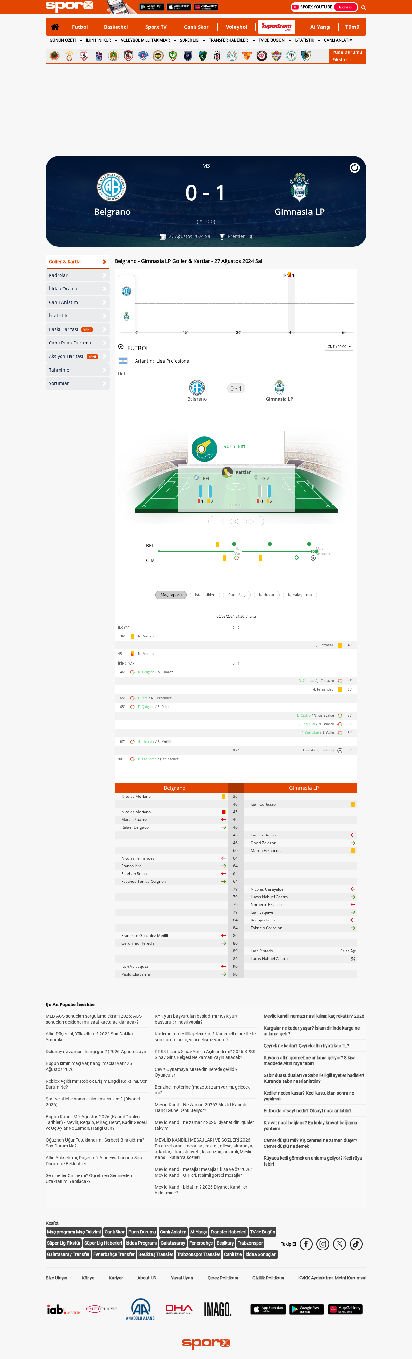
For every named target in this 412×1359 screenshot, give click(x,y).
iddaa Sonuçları (261, 1254)
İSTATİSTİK (304, 40)
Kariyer (116, 1277)
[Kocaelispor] (202, 55)
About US (146, 1277)
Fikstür (339, 59)
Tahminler (60, 370)
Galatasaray (173, 1243)
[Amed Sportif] (172, 55)
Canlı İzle (233, 1254)
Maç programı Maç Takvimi (74, 1231)
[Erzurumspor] (306, 55)
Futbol (80, 27)
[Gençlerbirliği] (54, 55)
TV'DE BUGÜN (272, 40)
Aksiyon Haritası (72, 356)
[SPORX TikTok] (356, 1244)
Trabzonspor (250, 1243)
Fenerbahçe (201, 1243)
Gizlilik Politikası (268, 1277)
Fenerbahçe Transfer (114, 1254)
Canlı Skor (196, 27)
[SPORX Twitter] (339, 1244)
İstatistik (58, 316)
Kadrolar (58, 275)
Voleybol (236, 27)
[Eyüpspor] (276, 55)
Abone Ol (346, 7)
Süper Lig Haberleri (103, 1243)
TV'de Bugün (262, 1231)
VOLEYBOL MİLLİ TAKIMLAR (145, 40)
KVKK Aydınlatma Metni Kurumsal (332, 1277)
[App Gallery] (345, 1313)
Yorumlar (59, 383)
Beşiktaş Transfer (155, 1254)
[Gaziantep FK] (128, 55)
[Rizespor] (232, 55)
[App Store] (268, 1313)
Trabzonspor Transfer (198, 1254)
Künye (88, 1277)
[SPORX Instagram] (323, 1244)
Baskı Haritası (70, 329)
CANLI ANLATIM (338, 40)
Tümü (352, 27)
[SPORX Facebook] (306, 1244)
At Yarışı (320, 27)
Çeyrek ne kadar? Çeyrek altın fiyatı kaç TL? (306, 1045)
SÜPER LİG (189, 40)
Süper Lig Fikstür (63, 1243)
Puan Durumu (347, 52)
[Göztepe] (246, 55)
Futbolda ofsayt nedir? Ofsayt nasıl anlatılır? (307, 1110)
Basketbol (116, 27)
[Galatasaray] (69, 55)
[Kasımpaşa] (143, 55)
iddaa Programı (141, 1243)
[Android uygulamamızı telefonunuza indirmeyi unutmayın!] (150, 10)
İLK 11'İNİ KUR (98, 40)
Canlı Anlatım (63, 302)
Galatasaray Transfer (68, 1254)
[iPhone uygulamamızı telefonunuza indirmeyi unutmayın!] (177, 10)
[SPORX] (206, 1344)
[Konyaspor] (291, 55)
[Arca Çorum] (261, 55)
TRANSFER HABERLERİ (228, 40)
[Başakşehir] (187, 55)
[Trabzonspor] (98, 55)
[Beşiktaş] (217, 55)
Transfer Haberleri (228, 1231)
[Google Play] (306, 1313)
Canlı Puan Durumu (70, 343)
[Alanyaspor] (113, 55)
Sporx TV (156, 27)
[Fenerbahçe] (158, 55)
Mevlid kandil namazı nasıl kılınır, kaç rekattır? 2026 (314, 1016)
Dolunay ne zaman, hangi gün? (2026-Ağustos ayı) (96, 1051)
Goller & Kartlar (65, 262)
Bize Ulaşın (56, 1277)
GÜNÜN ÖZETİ (63, 40)
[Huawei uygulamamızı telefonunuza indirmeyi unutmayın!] (204, 10)
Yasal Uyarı (182, 1277)
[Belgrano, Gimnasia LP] (126, 304)
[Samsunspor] (84, 55)
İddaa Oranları (64, 289)
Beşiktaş (225, 1243)
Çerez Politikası (223, 1277)
